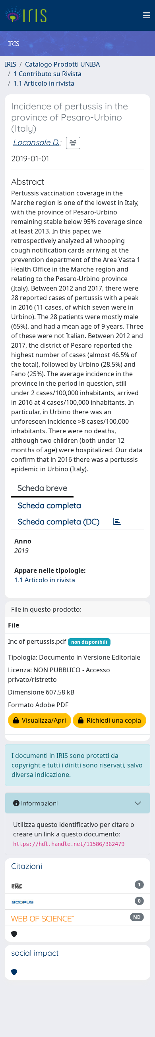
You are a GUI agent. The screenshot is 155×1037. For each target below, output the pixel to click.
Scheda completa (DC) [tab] (58, 521)
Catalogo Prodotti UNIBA (62, 64)
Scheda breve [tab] (42, 488)
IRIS (10, 64)
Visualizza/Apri (42, 720)
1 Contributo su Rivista (47, 73)
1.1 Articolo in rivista (44, 83)
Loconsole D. (36, 142)
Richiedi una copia (112, 720)
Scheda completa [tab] (49, 505)
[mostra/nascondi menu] (146, 15)
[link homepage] (29, 15)
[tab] (117, 521)
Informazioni (38, 803)
